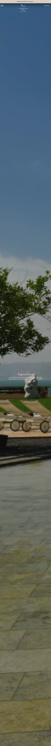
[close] (34, 1)
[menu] (2, 5)
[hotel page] (23, 5)
